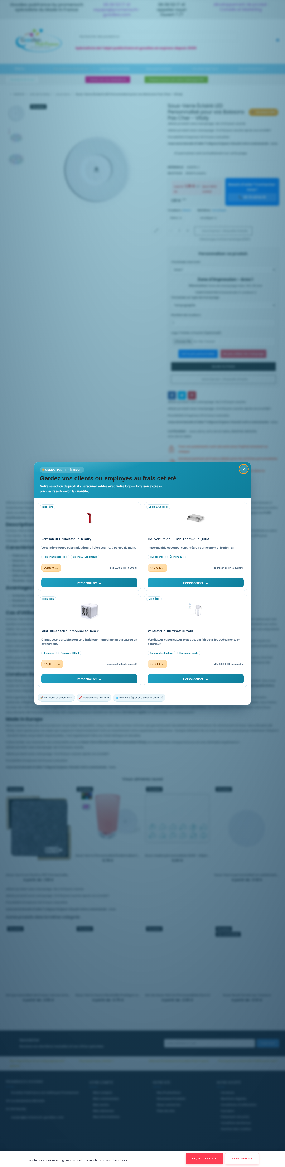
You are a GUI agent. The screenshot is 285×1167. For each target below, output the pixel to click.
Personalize (242, 1159)
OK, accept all (204, 1159)
